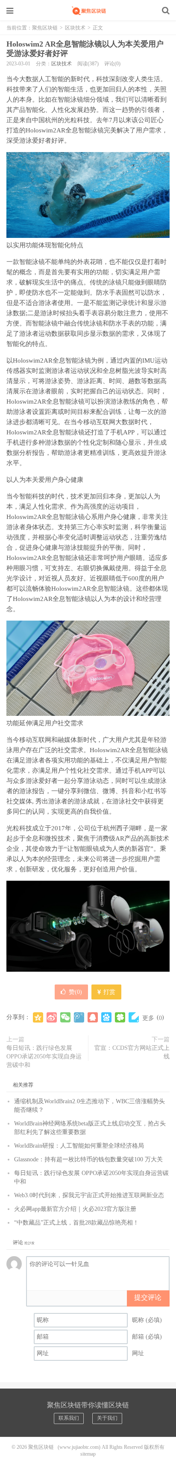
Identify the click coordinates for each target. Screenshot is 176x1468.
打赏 (108, 992)
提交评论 (147, 1297)
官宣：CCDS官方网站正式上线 (132, 1052)
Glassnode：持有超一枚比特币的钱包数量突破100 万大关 (88, 1159)
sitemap (88, 1454)
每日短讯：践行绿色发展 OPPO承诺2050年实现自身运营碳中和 (44, 1056)
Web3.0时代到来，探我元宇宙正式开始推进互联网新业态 (89, 1195)
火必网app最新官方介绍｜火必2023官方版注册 (75, 1209)
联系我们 (69, 1418)
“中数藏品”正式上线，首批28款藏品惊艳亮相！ (76, 1222)
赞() (75, 992)
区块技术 (75, 28)
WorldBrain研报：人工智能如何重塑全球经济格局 (79, 1146)
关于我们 (107, 1418)
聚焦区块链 (88, 10)
